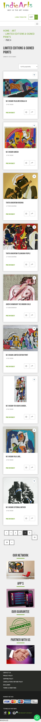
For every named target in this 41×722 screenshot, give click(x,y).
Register (23, 17)
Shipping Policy (8, 679)
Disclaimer (6, 685)
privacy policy (8, 675)
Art (14, 30)
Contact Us (7, 672)
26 (7, 542)
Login (17, 17)
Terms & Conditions (9, 688)
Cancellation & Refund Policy (13, 682)
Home (6, 30)
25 (34, 537)
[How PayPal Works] (20, 701)
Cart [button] (33, 17)
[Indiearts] (17, 6)
